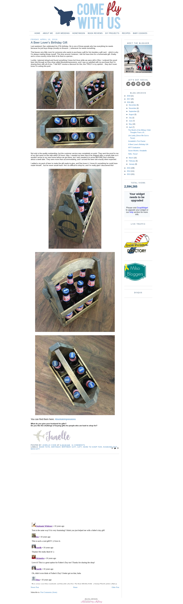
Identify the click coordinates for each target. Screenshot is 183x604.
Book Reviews (95, 33)
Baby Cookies (140, 33)
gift (79, 447)
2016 (129, 102)
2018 (129, 96)
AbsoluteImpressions (65, 419)
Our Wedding (63, 33)
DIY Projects (112, 33)
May (130, 124)
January (132, 164)
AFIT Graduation (134, 147)
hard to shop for (92, 447)
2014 (129, 171)
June (131, 121)
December (133, 105)
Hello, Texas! (133, 154)
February (132, 161)
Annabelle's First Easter (136, 141)
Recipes (126, 33)
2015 (129, 168)
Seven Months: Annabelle (137, 151)
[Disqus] (75, 488)
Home (37, 33)
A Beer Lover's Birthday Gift (138, 144)
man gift (35, 449)
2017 (129, 99)
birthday (56, 447)
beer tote (44, 447)
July (130, 118)
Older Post (115, 587)
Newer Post (35, 587)
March (131, 158)
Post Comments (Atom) (48, 592)
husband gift (110, 447)
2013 (129, 174)
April (131, 127)
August (131, 114)
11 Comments (78, 445)
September (133, 111)
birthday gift (69, 447)
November (133, 108)
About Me (48, 33)
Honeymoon (78, 33)
